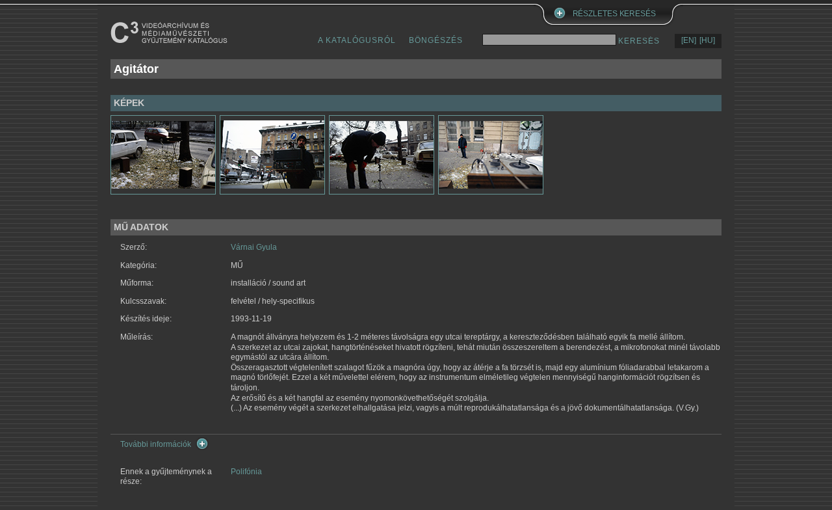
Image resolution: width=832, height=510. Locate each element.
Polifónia (246, 471)
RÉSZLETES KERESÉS (614, 13)
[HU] (707, 40)
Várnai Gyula (254, 247)
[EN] (688, 40)
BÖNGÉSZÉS (436, 40)
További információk (155, 444)
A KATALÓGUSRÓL (357, 40)
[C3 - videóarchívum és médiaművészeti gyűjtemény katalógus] (169, 32)
